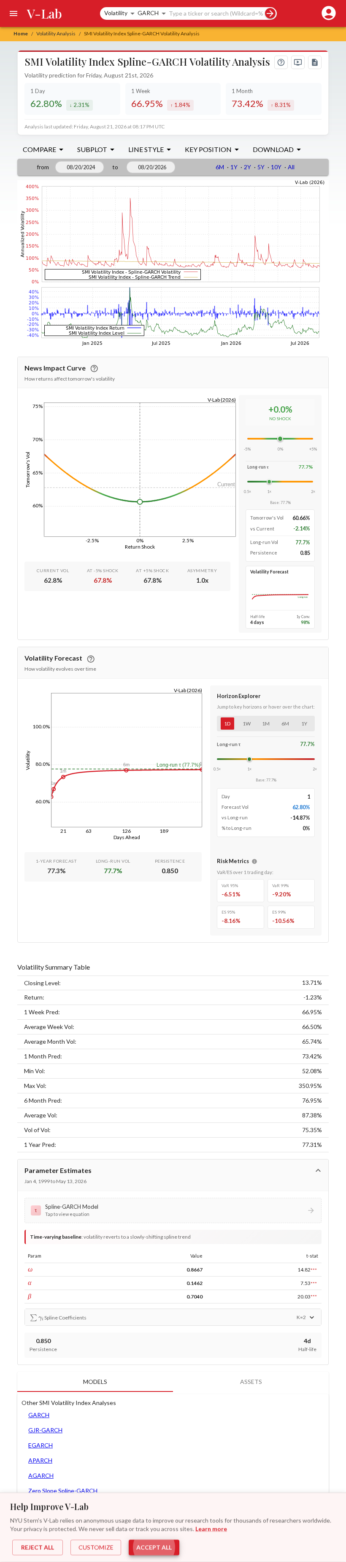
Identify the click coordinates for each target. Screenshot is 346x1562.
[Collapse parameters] (318, 1170)
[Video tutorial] (298, 62)
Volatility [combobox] (115, 12)
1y (304, 723)
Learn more (211, 1528)
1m (266, 723)
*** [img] (314, 1269)
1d (227, 723)
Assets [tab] (251, 1381)
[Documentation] (315, 62)
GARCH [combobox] (148, 12)
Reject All (37, 1547)
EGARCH (40, 1445)
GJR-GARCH (45, 1430)
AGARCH (41, 1475)
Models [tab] (95, 1381)
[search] (270, 13)
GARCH (38, 1414)
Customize (96, 1547)
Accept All (154, 1547)
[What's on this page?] (281, 62)
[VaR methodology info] (254, 861)
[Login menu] (327, 13)
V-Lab (44, 13)
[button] (173, 1210)
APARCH (40, 1460)
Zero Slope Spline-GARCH (62, 1490)
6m (285, 723)
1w (247, 723)
